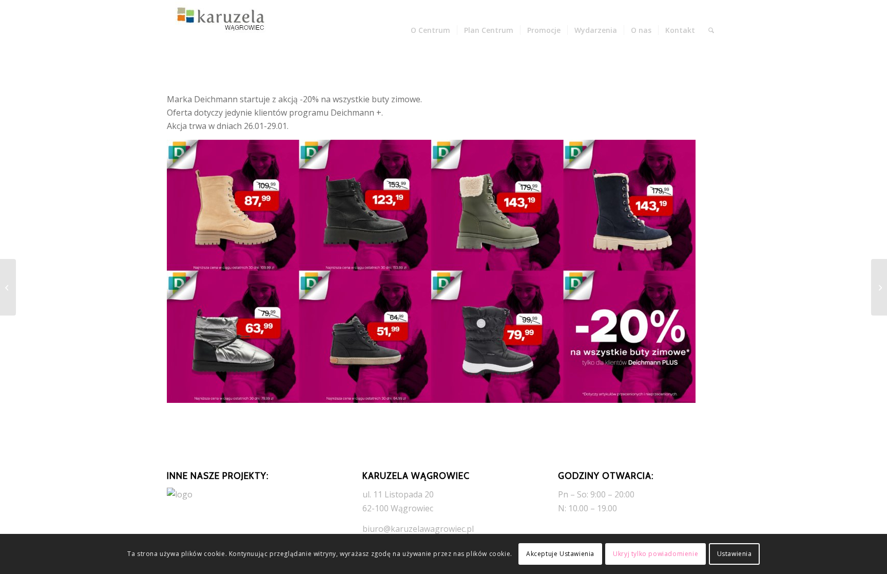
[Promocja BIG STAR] (8, 287)
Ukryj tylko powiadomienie (655, 553)
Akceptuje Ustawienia (560, 553)
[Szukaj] (711, 30)
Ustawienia (734, 553)
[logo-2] (218, 30)
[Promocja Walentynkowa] (879, 287)
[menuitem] (430, 30)
